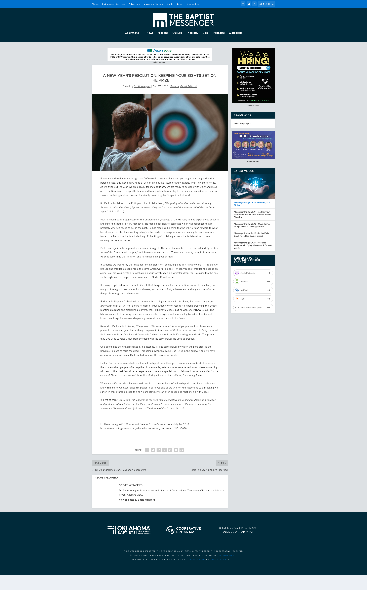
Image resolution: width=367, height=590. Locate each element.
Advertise (134, 3)
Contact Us (193, 3)
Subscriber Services (113, 3)
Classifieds (235, 33)
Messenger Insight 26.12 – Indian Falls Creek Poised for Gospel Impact (251, 234)
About (95, 3)
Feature (174, 86)
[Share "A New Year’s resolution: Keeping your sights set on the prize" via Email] (176, 450)
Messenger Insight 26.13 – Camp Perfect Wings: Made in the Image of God (252, 225)
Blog (206, 33)
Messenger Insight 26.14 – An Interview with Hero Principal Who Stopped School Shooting (252, 214)
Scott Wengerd (142, 86)
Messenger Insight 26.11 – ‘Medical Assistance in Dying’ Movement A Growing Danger (253, 245)
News (150, 33)
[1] (156, 346)
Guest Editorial (188, 86)
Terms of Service (219, 559)
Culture (177, 33)
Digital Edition (175, 3)
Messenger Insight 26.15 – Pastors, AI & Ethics (252, 203)
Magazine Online (153, 3)
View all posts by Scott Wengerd (137, 500)
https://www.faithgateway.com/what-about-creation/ (130, 428)
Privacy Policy (228, 555)
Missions (163, 33)
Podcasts (219, 33)
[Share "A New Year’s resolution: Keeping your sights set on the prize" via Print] (182, 450)
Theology (192, 33)
